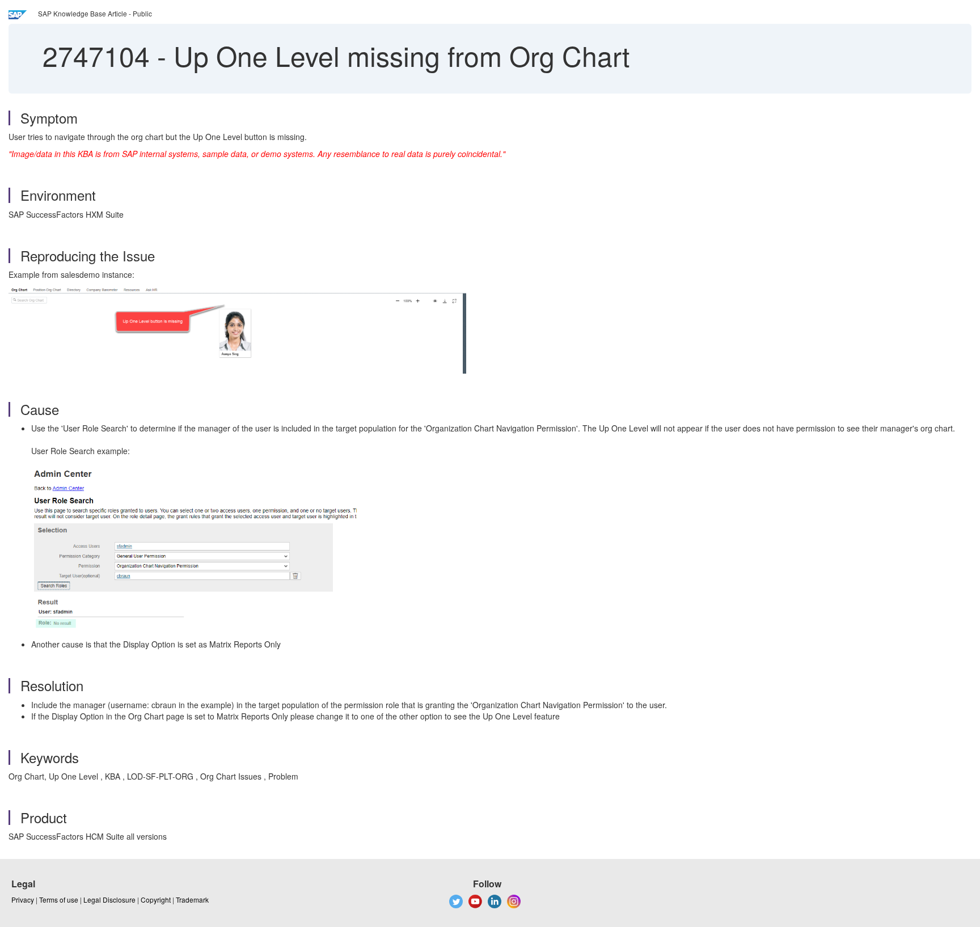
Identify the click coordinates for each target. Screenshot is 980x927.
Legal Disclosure (109, 899)
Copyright (156, 899)
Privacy (22, 899)
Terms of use (58, 899)
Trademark (192, 899)
